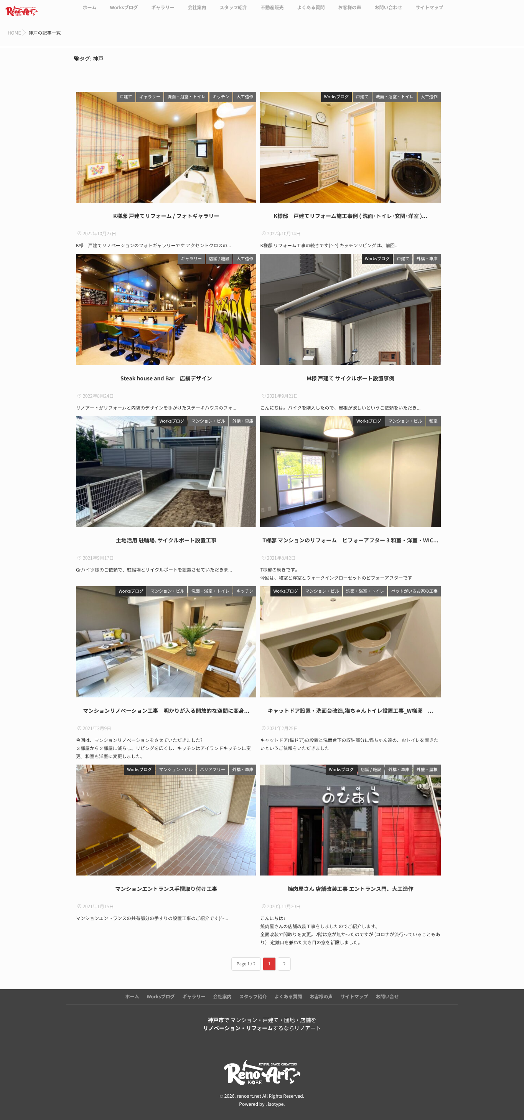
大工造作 (244, 97)
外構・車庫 (427, 259)
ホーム (89, 7)
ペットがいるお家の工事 (414, 591)
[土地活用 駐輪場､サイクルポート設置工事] (166, 471)
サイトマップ (429, 7)
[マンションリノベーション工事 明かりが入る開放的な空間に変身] (166, 641)
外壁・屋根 (427, 770)
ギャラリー (162, 7)
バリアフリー (212, 770)
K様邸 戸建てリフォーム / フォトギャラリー (166, 216)
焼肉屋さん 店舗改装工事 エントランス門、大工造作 (350, 889)
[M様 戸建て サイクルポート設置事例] (350, 309)
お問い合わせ (388, 7)
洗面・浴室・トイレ (186, 97)
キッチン (221, 97)
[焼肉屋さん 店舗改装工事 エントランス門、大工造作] (350, 820)
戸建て (126, 97)
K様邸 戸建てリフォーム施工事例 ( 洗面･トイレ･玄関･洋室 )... (350, 216)
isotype (275, 1104)
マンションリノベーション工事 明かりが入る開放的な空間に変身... (166, 711)
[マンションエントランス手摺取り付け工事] (166, 820)
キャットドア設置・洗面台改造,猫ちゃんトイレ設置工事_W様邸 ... (350, 711)
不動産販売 (271, 7)
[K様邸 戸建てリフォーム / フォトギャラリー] (166, 147)
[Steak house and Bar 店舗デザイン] (166, 309)
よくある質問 (311, 7)
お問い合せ (387, 996)
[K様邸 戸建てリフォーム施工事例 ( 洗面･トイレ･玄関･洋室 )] (350, 147)
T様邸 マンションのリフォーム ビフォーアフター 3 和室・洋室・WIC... (350, 540)
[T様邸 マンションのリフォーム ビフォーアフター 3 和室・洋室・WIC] (350, 471)
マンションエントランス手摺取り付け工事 (166, 889)
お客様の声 (349, 7)
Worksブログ (124, 7)
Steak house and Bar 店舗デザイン (166, 378)
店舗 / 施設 (219, 259)
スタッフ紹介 (233, 7)
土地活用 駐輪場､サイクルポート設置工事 (166, 540)
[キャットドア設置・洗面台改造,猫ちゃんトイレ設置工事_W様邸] (350, 641)
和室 (433, 421)
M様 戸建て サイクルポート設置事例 (350, 378)
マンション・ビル (208, 421)
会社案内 (197, 7)
